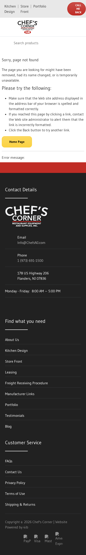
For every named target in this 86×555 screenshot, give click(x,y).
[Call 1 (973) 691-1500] (61, 8)
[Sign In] (70, 27)
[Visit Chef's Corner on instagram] (32, 304)
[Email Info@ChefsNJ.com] (52, 8)
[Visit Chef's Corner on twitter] (44, 304)
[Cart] (79, 27)
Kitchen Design (10, 9)
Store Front (25, 9)
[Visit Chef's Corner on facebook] (20, 304)
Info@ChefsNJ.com (31, 242)
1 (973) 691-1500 (30, 260)
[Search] (6, 43)
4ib (25, 527)
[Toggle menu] (6, 27)
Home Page (16, 142)
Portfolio (39, 6)
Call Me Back (78, 9)
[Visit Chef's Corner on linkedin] (8, 304)
